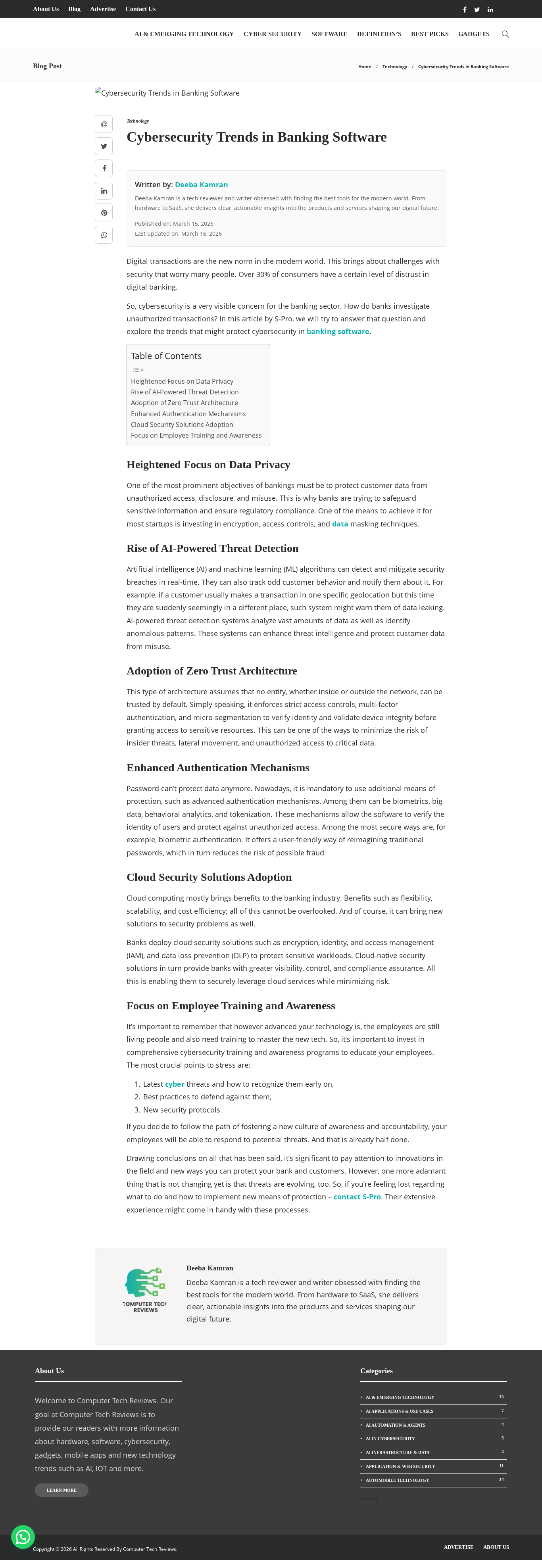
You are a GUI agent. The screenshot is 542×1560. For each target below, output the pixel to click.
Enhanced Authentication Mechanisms (188, 413)
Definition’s (379, 34)
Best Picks (430, 34)
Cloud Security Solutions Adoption (182, 424)
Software (329, 34)
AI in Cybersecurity (435, 1438)
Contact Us (140, 9)
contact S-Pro (357, 1196)
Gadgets (474, 34)
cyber (175, 1084)
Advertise (103, 9)
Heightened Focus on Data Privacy (182, 381)
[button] (23, 1537)
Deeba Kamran (201, 184)
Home (364, 66)
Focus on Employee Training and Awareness (196, 435)
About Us (46, 9)
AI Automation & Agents (435, 1424)
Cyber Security (273, 34)
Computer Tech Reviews (149, 1549)
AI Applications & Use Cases (435, 1411)
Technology (394, 66)
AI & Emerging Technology (184, 34)
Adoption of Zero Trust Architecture (184, 402)
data (340, 523)
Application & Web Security (435, 1466)
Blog (74, 9)
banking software (338, 331)
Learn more (62, 1490)
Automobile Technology (435, 1480)
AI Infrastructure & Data (435, 1452)
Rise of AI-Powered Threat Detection (185, 392)
